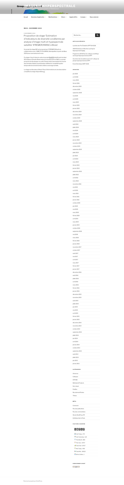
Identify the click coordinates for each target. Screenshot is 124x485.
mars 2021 (76, 193)
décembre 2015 (77, 294)
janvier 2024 (76, 140)
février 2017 (76, 266)
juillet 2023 (76, 152)
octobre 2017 (76, 250)
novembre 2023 (77, 143)
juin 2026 (75, 73)
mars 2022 (76, 181)
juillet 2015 (76, 303)
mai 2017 (75, 256)
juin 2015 (75, 307)
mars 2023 (76, 162)
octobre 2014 (76, 329)
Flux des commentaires (79, 411)
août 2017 (75, 253)
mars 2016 (76, 285)
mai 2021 (75, 187)
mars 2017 (76, 262)
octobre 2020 (76, 203)
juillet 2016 (76, 278)
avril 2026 (75, 77)
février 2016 (76, 288)
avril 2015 (75, 313)
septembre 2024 (77, 121)
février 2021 (76, 196)
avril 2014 (75, 341)
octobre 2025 (76, 89)
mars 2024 (76, 136)
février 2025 (76, 105)
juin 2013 (75, 360)
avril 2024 (75, 133)
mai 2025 (75, 95)
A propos (82, 17)
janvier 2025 (76, 108)
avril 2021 (75, 190)
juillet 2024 (76, 127)
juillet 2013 (76, 357)
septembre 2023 (77, 149)
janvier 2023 (76, 168)
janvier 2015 (76, 319)
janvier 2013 (76, 363)
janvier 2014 (76, 344)
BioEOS (51, 57)
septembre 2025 (77, 92)
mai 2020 (75, 209)
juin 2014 (75, 338)
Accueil (26, 17)
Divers (63, 17)
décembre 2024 (77, 111)
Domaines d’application (37, 17)
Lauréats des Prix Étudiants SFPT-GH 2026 (84, 45)
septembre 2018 (77, 231)
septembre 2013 (77, 351)
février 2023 (76, 165)
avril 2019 (75, 218)
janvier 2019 (76, 225)
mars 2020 (76, 212)
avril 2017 (75, 259)
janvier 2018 (76, 244)
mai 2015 (75, 310)
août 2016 (75, 275)
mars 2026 (76, 80)
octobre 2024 (76, 118)
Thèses (75, 395)
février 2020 (76, 215)
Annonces (75, 373)
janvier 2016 (76, 291)
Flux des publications (78, 408)
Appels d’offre (73, 17)
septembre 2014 (77, 332)
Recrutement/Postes (78, 392)
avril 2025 (75, 99)
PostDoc (75, 389)
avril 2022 (75, 177)
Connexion (76, 405)
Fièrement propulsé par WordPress (32, 481)
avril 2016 (75, 281)
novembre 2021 (77, 184)
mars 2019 (76, 222)
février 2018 (76, 240)
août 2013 (75, 354)
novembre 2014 (77, 326)
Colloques (75, 376)
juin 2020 (75, 206)
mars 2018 (76, 237)
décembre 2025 (77, 86)
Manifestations (53, 17)
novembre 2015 (77, 297)
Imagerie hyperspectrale (50, 6)
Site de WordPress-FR (79, 415)
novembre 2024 (77, 114)
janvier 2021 (76, 199)
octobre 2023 (76, 146)
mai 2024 (75, 130)
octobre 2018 (76, 228)
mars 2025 (76, 102)
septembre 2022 (77, 171)
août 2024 (75, 124)
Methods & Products (78, 383)
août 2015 (75, 300)
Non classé (76, 386)
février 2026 (76, 83)
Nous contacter (94, 17)
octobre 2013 (76, 347)
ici (44, 71)
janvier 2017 (76, 269)
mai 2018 (75, 234)
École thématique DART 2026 (81, 64)
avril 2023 (75, 159)
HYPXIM (75, 380)
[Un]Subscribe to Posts (79, 418)
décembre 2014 (77, 322)
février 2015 (76, 316)
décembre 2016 (77, 272)
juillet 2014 (76, 335)
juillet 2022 (76, 174)
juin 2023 (75, 155)
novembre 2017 (77, 247)
